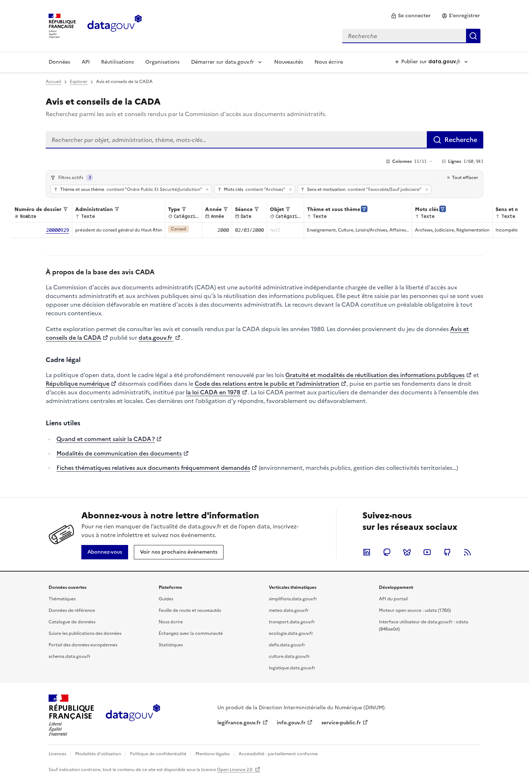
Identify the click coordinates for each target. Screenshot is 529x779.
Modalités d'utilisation (98, 754)
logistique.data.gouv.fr (292, 668)
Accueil (53, 81)
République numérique (77, 383)
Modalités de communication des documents (119, 453)
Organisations (162, 62)
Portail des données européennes (83, 645)
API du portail (393, 599)
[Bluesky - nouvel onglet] (407, 552)
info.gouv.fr (291, 723)
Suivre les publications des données (85, 633)
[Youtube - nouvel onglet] (427, 552)
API (86, 62)
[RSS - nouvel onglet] (467, 552)
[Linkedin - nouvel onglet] (367, 552)
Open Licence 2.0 (235, 769)
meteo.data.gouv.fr (289, 610)
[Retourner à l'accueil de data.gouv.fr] (114, 25)
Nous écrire (329, 62)
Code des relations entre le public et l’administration (267, 383)
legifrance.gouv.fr (239, 723)
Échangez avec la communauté (191, 633)
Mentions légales (212, 754)
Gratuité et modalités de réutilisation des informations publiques (375, 375)
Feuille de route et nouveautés (190, 610)
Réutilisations (117, 62)
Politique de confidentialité (158, 754)
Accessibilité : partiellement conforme (278, 754)
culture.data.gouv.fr (289, 656)
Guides (166, 599)
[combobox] (411, 36)
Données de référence (72, 610)
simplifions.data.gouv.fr (293, 599)
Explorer (78, 81)
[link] (411, 16)
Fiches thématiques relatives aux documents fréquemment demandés (153, 467)
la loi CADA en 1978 (213, 392)
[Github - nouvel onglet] (447, 552)
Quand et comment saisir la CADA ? (105, 439)
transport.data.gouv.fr (292, 622)
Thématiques (62, 599)
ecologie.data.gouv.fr (291, 633)
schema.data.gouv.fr (70, 656)
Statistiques (171, 645)
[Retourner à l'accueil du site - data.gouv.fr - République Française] (133, 715)
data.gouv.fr (156, 337)
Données (59, 62)
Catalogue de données (72, 622)
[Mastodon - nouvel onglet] (387, 552)
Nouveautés (288, 62)
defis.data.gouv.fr (287, 645)
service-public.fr (341, 723)
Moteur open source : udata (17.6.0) (415, 610)
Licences (57, 754)
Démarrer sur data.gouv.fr (222, 62)
